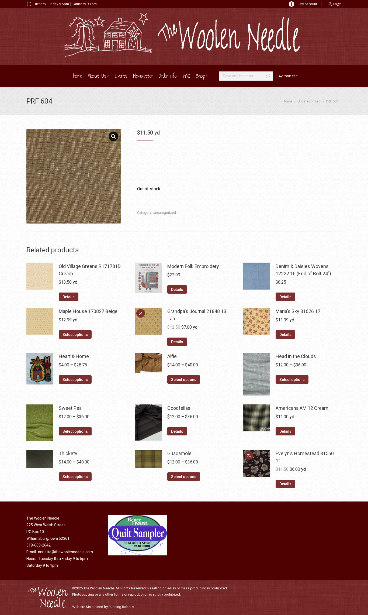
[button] (113, 136)
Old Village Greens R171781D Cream (90, 269)
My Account (308, 4)
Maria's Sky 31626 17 (298, 311)
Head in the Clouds (296, 356)
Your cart (291, 76)
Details (69, 297)
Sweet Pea (70, 408)
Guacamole (179, 453)
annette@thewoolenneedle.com (65, 552)
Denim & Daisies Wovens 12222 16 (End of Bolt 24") (303, 269)
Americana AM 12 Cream (302, 408)
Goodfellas (178, 408)
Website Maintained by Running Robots (103, 607)
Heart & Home (74, 356)
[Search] (268, 76)
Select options (75, 334)
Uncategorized (164, 213)
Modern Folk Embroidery (193, 266)
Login (337, 4)
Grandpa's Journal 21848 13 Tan (196, 314)
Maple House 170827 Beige (88, 311)
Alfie (172, 356)
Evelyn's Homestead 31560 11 (305, 457)
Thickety (68, 453)
